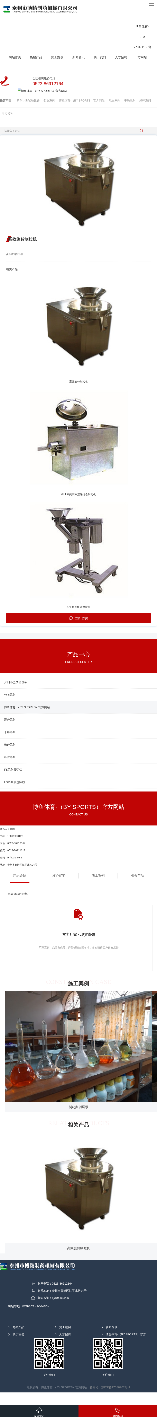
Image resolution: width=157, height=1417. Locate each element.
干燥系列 (130, 100)
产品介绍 (19, 875)
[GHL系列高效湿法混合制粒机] (78, 438)
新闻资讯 (111, 1327)
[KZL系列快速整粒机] (78, 551)
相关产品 (137, 875)
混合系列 (114, 100)
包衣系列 (49, 100)
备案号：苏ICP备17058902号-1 (110, 1387)
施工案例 (98, 875)
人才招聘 (65, 1334)
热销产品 (18, 1327)
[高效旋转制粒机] (78, 325)
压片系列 (7, 113)
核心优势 (58, 875)
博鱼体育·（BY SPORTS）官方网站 (82, 100)
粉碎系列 (145, 100)
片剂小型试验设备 (28, 100)
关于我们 (18, 1334)
